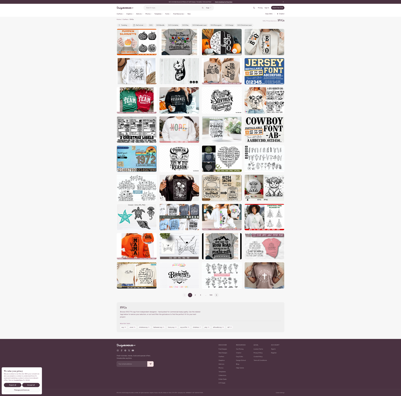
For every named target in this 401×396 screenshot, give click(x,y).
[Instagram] (118, 350)
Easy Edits (239, 356)
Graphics (222, 360)
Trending (124, 25)
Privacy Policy (258, 353)
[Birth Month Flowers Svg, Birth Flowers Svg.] (222, 275)
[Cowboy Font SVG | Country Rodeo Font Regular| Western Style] (264, 129)
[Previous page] (185, 295)
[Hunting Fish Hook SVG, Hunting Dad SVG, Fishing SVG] (179, 71)
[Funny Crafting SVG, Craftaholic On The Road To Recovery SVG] (264, 246)
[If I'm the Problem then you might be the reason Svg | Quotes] (179, 159)
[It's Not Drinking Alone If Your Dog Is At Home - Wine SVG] (222, 129)
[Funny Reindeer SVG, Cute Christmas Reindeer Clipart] (264, 100)
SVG (150, 25)
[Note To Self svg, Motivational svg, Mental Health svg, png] (137, 71)
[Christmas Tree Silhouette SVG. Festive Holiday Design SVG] (264, 217)
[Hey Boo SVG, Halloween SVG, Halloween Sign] (222, 71)
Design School (241, 360)
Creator (238, 353)
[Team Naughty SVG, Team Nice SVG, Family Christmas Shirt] (137, 100)
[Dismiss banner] (283, 2)
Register (274, 353)
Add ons (221, 364)
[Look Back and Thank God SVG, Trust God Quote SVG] (264, 275)
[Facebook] (121, 350)
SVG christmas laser (244, 25)
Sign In (267, 8)
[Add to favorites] (154, 32)
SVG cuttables (173, 25)
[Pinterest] (125, 350)
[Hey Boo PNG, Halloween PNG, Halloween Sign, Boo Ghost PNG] (264, 42)
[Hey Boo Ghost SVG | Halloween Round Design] (222, 42)
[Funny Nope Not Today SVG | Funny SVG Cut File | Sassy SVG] (179, 129)
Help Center (240, 368)
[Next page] (216, 295)
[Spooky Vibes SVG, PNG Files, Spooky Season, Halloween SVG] (222, 217)
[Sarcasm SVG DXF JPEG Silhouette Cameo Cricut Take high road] (222, 246)
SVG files (185, 25)
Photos (221, 368)
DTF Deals (222, 383)
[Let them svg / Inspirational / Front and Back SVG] (137, 275)
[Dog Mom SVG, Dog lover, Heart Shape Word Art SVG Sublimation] (222, 159)
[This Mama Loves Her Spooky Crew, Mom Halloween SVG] (137, 246)
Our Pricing (239, 349)
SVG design (229, 25)
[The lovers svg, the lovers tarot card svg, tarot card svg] (179, 188)
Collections (222, 375)
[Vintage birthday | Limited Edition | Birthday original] (222, 188)
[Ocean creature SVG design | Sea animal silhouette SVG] (137, 217)
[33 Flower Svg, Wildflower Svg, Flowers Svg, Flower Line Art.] (264, 159)
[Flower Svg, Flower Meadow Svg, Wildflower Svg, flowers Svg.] (137, 188)
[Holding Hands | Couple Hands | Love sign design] (179, 246)
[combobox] (173, 7)
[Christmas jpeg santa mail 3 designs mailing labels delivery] (137, 129)
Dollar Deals (223, 379)
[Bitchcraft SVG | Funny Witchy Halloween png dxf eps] (179, 275)
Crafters (125, 19)
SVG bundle (160, 25)
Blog (237, 364)
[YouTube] (133, 350)
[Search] (202, 7)
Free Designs (223, 349)
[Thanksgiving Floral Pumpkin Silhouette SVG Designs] (137, 42)
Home (119, 19)
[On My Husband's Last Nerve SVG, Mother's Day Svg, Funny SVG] (179, 100)
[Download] (149, 32)
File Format (139, 25)
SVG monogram (216, 25)
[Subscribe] (150, 364)
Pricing (260, 8)
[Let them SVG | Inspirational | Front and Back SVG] (179, 217)
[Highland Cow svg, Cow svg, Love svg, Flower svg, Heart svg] (264, 188)
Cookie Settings (280, 392)
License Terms (258, 349)
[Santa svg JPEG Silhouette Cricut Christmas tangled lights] (179, 42)
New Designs (223, 353)
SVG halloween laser (199, 25)
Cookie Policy (258, 356)
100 (211, 295)
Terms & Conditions (260, 360)
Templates (222, 372)
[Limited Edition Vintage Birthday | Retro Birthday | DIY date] (137, 159)
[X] (129, 350)
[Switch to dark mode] (254, 7)
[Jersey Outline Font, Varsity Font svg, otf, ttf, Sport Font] (264, 71)
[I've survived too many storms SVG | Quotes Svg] (222, 100)
